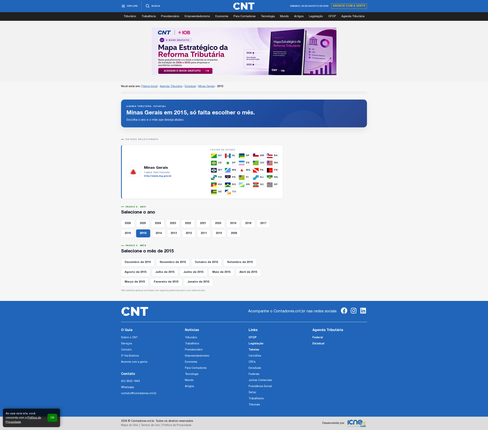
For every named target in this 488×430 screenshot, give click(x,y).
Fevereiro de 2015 (166, 282)
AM (262, 155)
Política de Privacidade (177, 425)
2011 (204, 233)
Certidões (255, 356)
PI (247, 177)
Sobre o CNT (129, 337)
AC (220, 155)
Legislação (316, 16)
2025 (143, 223)
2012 (189, 233)
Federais (254, 374)
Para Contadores (245, 16)
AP (248, 155)
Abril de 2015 (248, 272)
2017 (263, 223)
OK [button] (52, 417)
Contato (126, 350)
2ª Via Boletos (130, 356)
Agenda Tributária (352, 16)
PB (276, 170)
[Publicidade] (244, 51)
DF (234, 163)
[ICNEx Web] (356, 423)
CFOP (332, 16)
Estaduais (255, 368)
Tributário (130, 16)
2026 (128, 223)
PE (234, 177)
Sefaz (252, 392)
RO (234, 184)
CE (220, 163)
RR (248, 184)
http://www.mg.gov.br (158, 176)
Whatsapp (127, 387)
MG (248, 170)
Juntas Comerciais (260, 380)
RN (276, 177)
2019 (233, 223)
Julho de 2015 (164, 272)
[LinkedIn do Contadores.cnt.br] (363, 314)
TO (234, 192)
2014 (159, 233)
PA (261, 170)
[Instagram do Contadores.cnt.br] (353, 314)
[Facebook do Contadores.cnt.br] (344, 314)
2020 (218, 223)
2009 (234, 233)
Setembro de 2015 (240, 262)
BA (276, 155)
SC (262, 184)
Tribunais (254, 404)
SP (276, 184)
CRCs (252, 362)
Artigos (299, 16)
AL (233, 155)
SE (220, 192)
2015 (143, 233)
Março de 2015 (135, 282)
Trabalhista (148, 16)
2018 (248, 223)
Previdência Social (260, 386)
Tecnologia (268, 16)
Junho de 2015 (193, 272)
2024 (158, 223)
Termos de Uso (150, 425)
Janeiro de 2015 (198, 282)
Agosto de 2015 (135, 272)
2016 (128, 233)
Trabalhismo (256, 398)
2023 (173, 223)
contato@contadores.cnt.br (139, 393)
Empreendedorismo (197, 16)
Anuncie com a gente (349, 6)
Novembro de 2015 (173, 262)
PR (220, 177)
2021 (203, 223)
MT (220, 170)
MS (234, 170)
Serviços (126, 343)
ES (248, 163)
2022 (188, 223)
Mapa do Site (129, 425)
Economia (221, 16)
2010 (219, 233)
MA (276, 163)
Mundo (284, 16)
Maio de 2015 (221, 272)
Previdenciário (170, 16)
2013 (174, 233)
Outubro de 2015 (206, 262)
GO (262, 163)
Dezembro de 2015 (138, 262)
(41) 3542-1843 (130, 381)
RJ (261, 177)
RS (220, 184)
